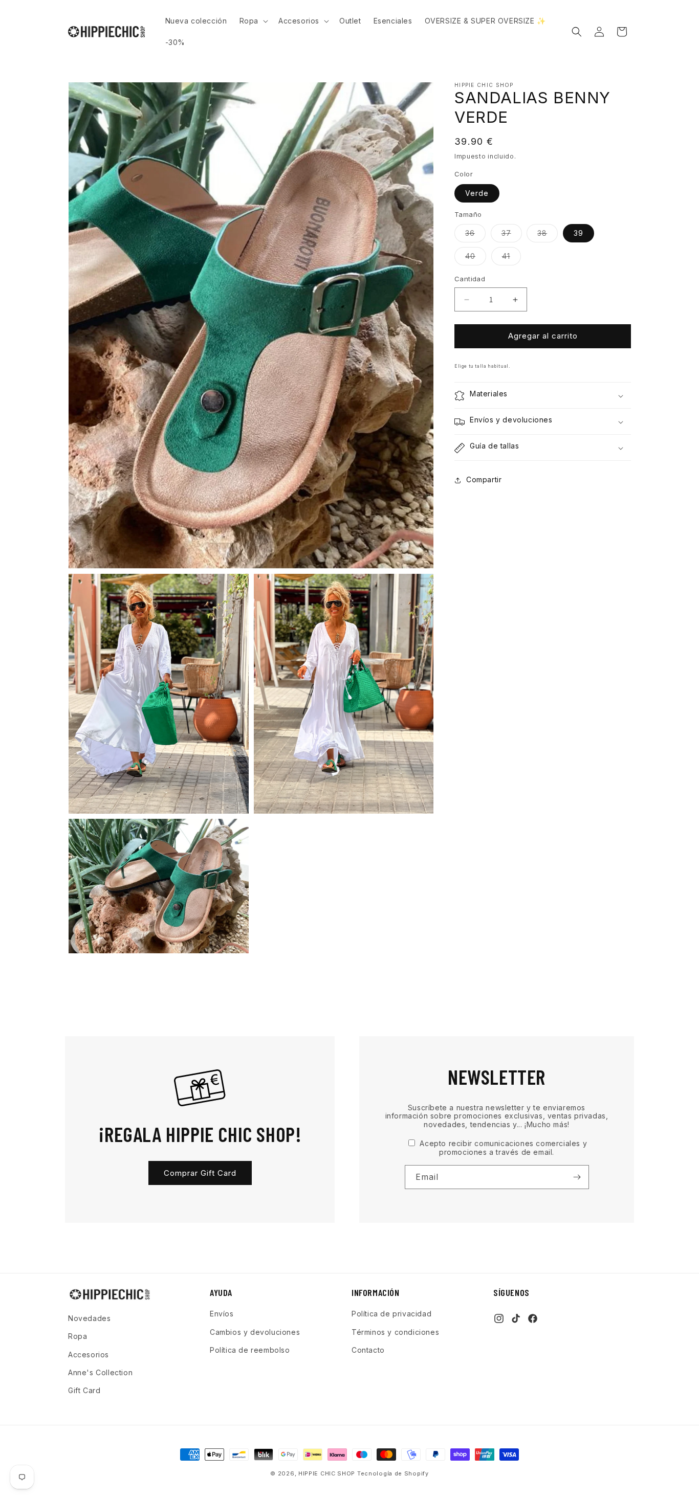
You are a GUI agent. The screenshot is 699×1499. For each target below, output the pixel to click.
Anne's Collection (100, 1372)
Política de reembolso (250, 1349)
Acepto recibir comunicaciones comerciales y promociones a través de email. (502, 1147)
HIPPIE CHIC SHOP (327, 1473)
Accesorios (88, 1354)
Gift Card (84, 1389)
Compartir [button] (483, 480)
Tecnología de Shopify (393, 1473)
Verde (477, 193)
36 (475, 236)
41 (511, 259)
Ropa (77, 1336)
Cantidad (469, 279)
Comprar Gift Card (200, 1173)
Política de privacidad (391, 1313)
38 (547, 236)
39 (578, 233)
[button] (252, 21)
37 (511, 236)
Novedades (89, 1318)
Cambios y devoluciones (255, 1331)
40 (475, 259)
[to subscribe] (577, 1177)
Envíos (222, 1313)
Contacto (368, 1349)
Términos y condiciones (395, 1331)
